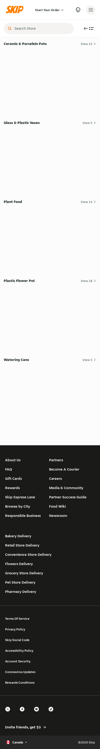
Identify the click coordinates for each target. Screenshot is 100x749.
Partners (56, 460)
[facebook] (23, 713)
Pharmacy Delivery (20, 591)
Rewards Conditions (19, 682)
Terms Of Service (17, 618)
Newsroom (58, 515)
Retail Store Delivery (22, 545)
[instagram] (38, 713)
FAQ (8, 469)
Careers (55, 478)
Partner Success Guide (68, 497)
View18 (86, 281)
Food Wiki (57, 506)
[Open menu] (90, 10)
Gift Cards (13, 478)
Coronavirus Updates (20, 672)
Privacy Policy (15, 629)
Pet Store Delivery (20, 582)
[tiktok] (52, 713)
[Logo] (16, 10)
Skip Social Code (17, 640)
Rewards (12, 487)
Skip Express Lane (20, 497)
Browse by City (17, 506)
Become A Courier (64, 469)
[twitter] (9, 713)
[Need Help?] (78, 10)
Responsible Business (23, 515)
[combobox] (42, 28)
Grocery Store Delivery (24, 573)
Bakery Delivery (18, 536)
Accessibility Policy (19, 650)
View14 (86, 202)
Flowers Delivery (19, 563)
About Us (12, 460)
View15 (86, 44)
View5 (87, 123)
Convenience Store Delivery (28, 554)
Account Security (17, 661)
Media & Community (66, 487)
